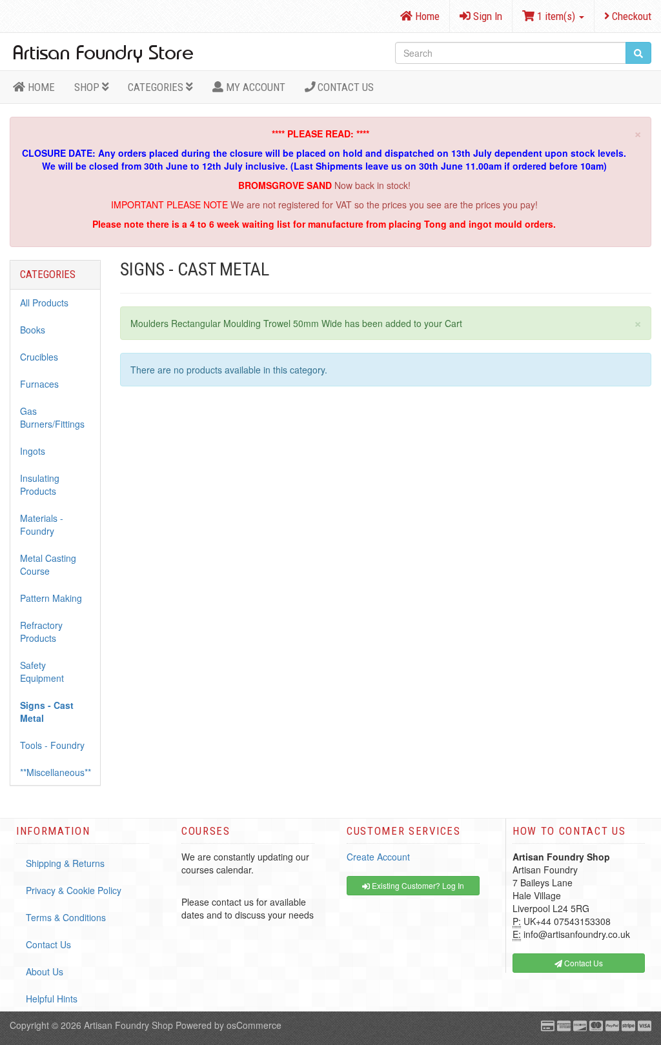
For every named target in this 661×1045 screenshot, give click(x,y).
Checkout (630, 16)
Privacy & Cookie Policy (73, 890)
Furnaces (39, 383)
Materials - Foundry (41, 524)
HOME (40, 87)
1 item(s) (556, 16)
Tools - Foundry (52, 745)
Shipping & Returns (65, 863)
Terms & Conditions (66, 917)
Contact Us (344, 87)
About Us (44, 971)
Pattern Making (51, 598)
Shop (88, 87)
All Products (44, 302)
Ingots (32, 450)
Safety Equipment (42, 671)
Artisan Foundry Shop (128, 1025)
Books (32, 329)
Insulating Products (39, 484)
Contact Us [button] (582, 962)
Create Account (378, 856)
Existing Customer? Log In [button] (417, 885)
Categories (157, 87)
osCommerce (254, 1025)
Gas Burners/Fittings (52, 417)
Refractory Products (41, 631)
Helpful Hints (51, 998)
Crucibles (39, 356)
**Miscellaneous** (55, 772)
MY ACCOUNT (254, 87)
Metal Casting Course (48, 564)
